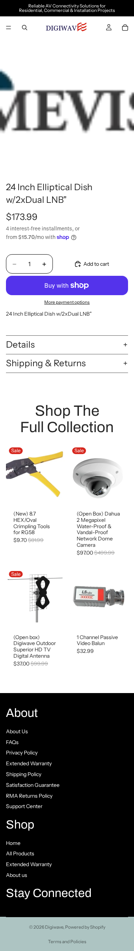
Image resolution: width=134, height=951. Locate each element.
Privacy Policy (22, 752)
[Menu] (8, 27)
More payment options (67, 302)
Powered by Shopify (85, 927)
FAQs (12, 741)
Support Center (24, 806)
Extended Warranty (29, 763)
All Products (20, 853)
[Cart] (125, 27)
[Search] (24, 27)
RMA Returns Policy (29, 795)
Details (20, 344)
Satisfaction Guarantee (33, 785)
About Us (17, 731)
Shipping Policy (23, 774)
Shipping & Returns (46, 363)
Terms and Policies (67, 941)
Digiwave (54, 927)
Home (13, 843)
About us (16, 875)
